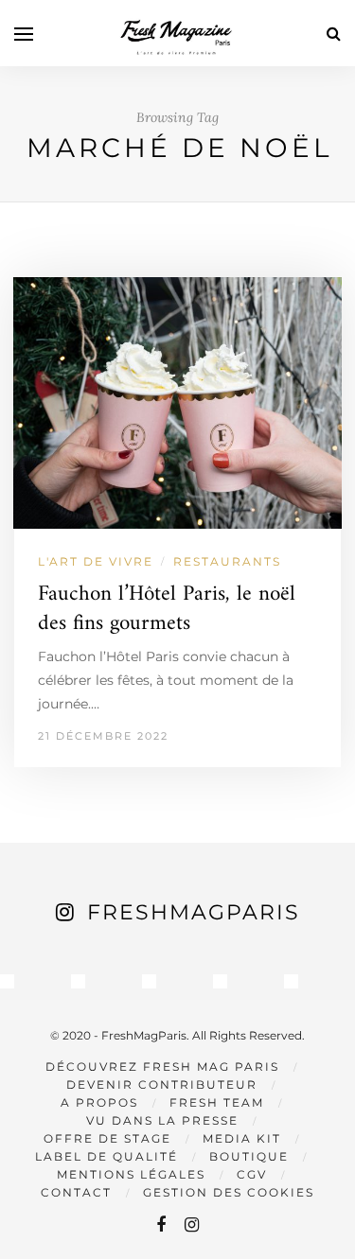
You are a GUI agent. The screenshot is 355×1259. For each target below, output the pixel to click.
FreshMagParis (193, 912)
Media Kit (242, 1138)
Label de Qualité (106, 1156)
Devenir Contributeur (161, 1084)
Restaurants (227, 561)
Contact (76, 1192)
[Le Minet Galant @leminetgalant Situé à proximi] (220, 981)
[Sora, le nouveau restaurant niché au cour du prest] (291, 981)
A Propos (99, 1102)
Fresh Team (216, 1102)
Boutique (249, 1156)
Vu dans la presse (162, 1120)
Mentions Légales (131, 1174)
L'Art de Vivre (95, 561)
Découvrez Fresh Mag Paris (162, 1066)
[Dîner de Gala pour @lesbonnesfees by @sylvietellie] (7, 981)
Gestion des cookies (228, 1192)
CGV (252, 1174)
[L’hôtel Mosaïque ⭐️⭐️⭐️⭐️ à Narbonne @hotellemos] (78, 981)
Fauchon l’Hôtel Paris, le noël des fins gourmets (166, 609)
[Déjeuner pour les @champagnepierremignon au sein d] (149, 981)
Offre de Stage (107, 1138)
